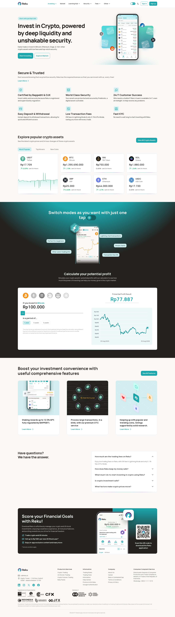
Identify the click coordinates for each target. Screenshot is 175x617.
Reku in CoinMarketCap (116, 577)
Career (110, 575)
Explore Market (42, 56)
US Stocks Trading (64, 575)
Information (87, 577)
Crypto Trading (63, 572)
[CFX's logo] (49, 594)
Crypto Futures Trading (65, 577)
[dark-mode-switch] (138, 4)
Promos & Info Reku (89, 582)
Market (62, 4)
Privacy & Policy (113, 582)
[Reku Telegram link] (33, 585)
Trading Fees (87, 575)
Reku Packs (61, 580)
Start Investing (25, 56)
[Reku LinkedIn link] (19, 585)
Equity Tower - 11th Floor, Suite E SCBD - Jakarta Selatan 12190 (32, 579)
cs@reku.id (24, 575)
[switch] (133, 3)
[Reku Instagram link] (24, 585)
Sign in (144, 4)
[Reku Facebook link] (38, 585)
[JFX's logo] (54, 600)
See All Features (149, 373)
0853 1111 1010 (147, 581)
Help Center (87, 580)
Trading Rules (87, 572)
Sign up (153, 4)
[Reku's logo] (23, 3)
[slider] (22, 313)
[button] (52, 4)
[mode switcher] (91, 217)
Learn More (22, 81)
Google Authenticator (90, 585)
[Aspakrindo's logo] (93, 594)
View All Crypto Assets (146, 140)
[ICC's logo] (25, 600)
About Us (111, 572)
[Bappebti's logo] (22, 594)
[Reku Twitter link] (29, 585)
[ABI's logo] (79, 594)
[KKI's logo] (41, 600)
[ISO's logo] (40, 594)
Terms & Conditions (114, 580)
